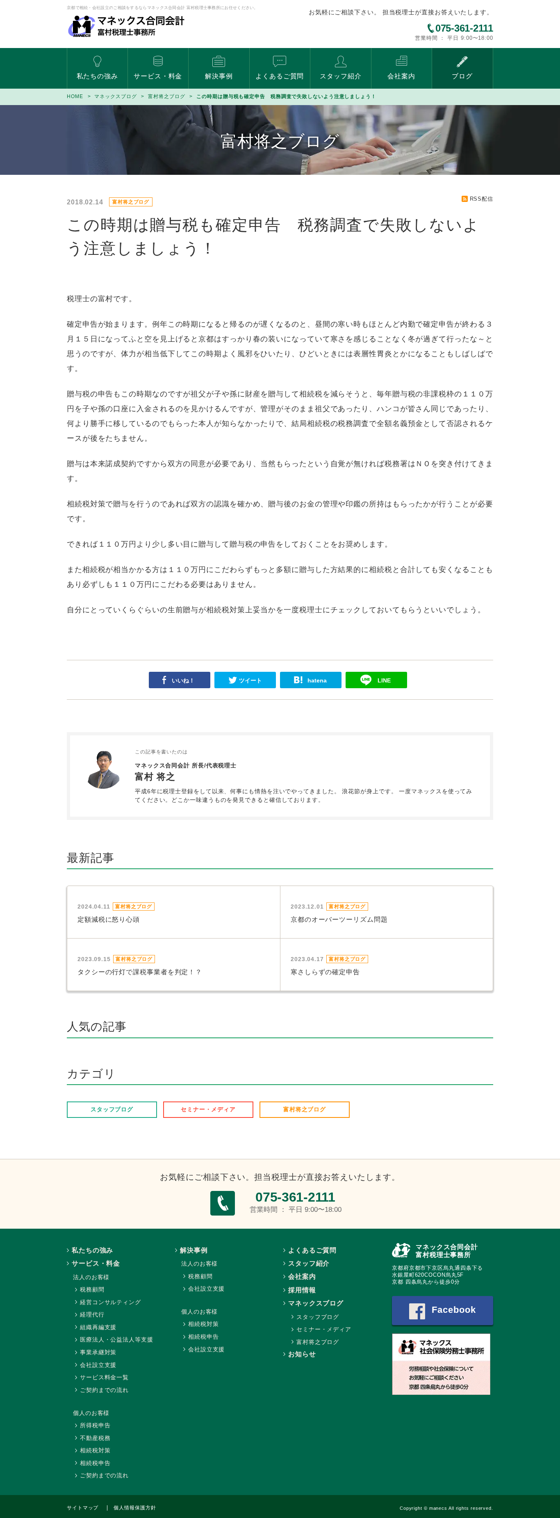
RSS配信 (482, 199)
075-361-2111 (464, 28)
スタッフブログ (112, 1109)
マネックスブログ (316, 1303)
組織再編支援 (98, 1327)
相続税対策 (95, 1450)
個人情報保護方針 (135, 1508)
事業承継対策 (98, 1352)
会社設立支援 (98, 1365)
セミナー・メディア (208, 1109)
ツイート (250, 680)
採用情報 (302, 1290)
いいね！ (183, 680)
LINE (384, 680)
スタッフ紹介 (340, 76)
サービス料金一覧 (104, 1377)
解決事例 (219, 76)
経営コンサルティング (110, 1302)
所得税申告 (95, 1425)
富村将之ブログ (304, 1109)
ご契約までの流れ (104, 1390)
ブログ (462, 76)
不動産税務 (95, 1438)
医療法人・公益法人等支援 (116, 1339)
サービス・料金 (158, 76)
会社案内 (401, 76)
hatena (317, 680)
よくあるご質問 (279, 76)
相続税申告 (95, 1463)
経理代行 (92, 1314)
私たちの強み (97, 76)
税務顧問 (92, 1289)
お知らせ (302, 1354)
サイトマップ (82, 1508)
